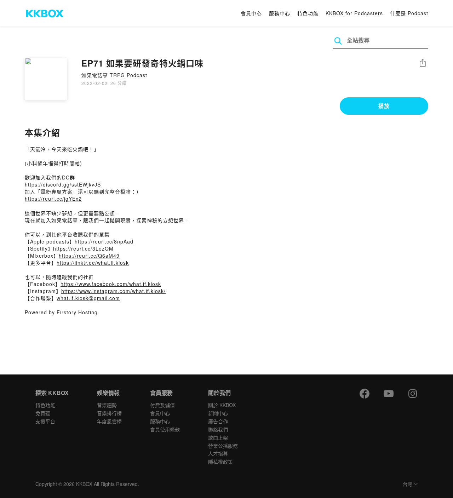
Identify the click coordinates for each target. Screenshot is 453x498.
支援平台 (45, 421)
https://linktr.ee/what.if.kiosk (93, 262)
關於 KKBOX (222, 404)
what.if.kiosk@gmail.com (88, 298)
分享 (422, 63)
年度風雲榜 (109, 421)
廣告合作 (218, 421)
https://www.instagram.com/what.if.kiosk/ (113, 290)
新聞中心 (218, 413)
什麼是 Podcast (409, 13)
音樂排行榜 (109, 413)
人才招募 (218, 453)
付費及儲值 (162, 404)
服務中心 (279, 13)
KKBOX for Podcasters (354, 13)
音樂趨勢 (107, 404)
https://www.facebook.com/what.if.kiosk (111, 283)
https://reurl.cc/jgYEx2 (53, 198)
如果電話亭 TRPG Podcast (114, 75)
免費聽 (42, 413)
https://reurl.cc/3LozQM (83, 248)
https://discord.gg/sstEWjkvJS (63, 184)
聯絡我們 (218, 429)
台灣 (407, 484)
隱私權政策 (220, 461)
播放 (384, 106)
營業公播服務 (223, 445)
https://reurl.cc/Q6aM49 (89, 255)
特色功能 (308, 13)
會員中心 (251, 13)
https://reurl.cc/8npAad (104, 241)
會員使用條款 (165, 429)
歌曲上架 (218, 437)
